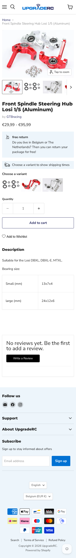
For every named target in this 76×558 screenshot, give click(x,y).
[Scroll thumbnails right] (70, 87)
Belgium (36, 496)
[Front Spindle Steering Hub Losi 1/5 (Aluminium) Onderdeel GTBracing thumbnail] (12, 87)
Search (15, 540)
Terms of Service (34, 540)
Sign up (61, 461)
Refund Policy (57, 540)
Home (6, 20)
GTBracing (14, 117)
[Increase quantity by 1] (39, 208)
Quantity (7, 199)
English (36, 485)
